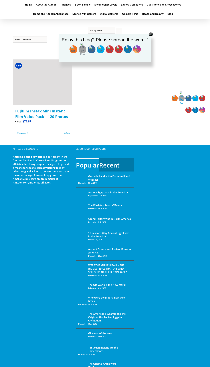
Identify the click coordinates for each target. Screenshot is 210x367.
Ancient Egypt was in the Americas (108, 192)
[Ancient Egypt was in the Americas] (82, 193)
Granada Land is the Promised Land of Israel (109, 178)
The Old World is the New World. (107, 285)
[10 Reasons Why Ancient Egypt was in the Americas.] (82, 236)
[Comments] (127, 165)
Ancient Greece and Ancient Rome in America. (109, 250)
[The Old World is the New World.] (82, 286)
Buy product (22, 133)
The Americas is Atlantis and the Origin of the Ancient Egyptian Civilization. (107, 317)
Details (67, 133)
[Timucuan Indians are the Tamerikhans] (82, 348)
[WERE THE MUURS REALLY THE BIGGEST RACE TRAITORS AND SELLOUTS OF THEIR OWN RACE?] (82, 270)
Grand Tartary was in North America (109, 219)
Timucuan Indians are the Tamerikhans (103, 349)
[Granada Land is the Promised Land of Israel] (82, 177)
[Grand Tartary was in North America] (82, 221)
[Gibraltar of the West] (82, 336)
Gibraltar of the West (100, 333)
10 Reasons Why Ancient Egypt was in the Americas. (108, 234)
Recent (109, 165)
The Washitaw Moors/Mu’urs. (105, 205)
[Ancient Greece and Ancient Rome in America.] (82, 251)
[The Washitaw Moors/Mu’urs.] (82, 207)
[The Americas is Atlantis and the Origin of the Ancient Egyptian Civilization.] (82, 316)
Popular (87, 165)
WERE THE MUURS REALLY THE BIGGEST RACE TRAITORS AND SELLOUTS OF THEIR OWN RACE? (107, 269)
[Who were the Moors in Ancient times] (82, 298)
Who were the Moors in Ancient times (106, 299)
